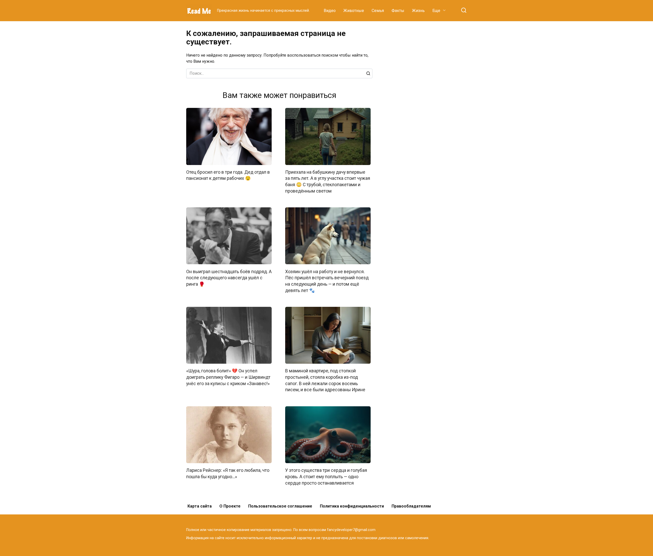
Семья (378, 10)
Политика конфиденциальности (352, 506)
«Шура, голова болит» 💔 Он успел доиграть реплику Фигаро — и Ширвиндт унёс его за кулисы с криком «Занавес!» (228, 377)
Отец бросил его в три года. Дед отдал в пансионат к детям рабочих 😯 (228, 175)
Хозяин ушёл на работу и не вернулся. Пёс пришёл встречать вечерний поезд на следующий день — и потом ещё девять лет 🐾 (327, 281)
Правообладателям (411, 506)
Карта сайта (199, 506)
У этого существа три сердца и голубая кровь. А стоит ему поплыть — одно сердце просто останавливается (326, 476)
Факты (398, 10)
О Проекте (230, 506)
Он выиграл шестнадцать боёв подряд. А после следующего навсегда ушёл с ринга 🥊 (229, 277)
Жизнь (418, 10)
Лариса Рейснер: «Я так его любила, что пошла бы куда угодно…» (227, 473)
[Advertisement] (428, 105)
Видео (330, 10)
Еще (436, 10)
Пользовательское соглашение (280, 506)
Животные (353, 10)
